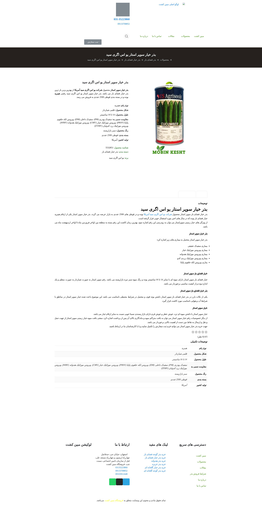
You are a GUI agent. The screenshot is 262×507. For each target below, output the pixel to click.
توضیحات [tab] (201, 194)
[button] (93, 42)
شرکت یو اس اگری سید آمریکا (158, 214)
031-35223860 (122, 19)
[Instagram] (119, 481)
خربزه (87, 417)
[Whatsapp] (112, 481)
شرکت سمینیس (91, 407)
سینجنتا (72, 407)
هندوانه (94, 417)
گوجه (106, 417)
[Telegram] (126, 481)
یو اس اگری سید (116, 158)
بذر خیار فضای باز (110, 152)
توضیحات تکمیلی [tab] (187, 194)
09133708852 (124, 24)
